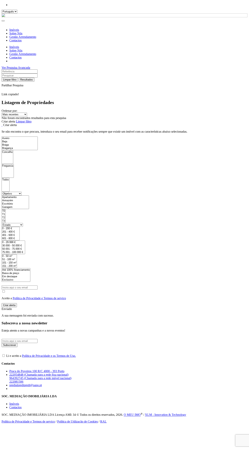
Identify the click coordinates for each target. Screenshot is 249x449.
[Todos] (5, 179)
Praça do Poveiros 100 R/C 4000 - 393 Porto (36, 371)
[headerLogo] (124, 16)
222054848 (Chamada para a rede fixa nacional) (38, 374)
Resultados (26, 79)
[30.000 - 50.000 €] (13, 245)
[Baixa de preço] (16, 273)
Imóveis (14, 30)
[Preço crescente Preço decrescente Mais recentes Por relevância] (124, 114)
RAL (103, 421)
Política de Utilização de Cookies (77, 421)
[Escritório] (15, 204)
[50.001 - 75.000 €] (13, 249)
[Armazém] (15, 200)
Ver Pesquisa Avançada (16, 67)
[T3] (3, 221)
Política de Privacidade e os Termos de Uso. (49, 355)
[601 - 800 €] (10, 238)
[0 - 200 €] (10, 228)
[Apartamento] (15, 197)
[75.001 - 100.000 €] (13, 252)
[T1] (3, 214)
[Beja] (20, 141)
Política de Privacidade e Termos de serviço (39, 298)
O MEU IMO (132, 415)
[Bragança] (20, 148)
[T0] (3, 211)
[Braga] (20, 145)
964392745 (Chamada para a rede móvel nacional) (40, 378)
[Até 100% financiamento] (16, 270)
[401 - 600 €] (10, 235)
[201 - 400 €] (10, 232)
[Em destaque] (16, 276)
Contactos (15, 40)
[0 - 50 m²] (9, 256)
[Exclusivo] (16, 280)
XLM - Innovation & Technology (165, 415)
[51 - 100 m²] (9, 259)
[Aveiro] (20, 138)
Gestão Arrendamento (22, 37)
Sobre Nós (15, 33)
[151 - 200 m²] (9, 266)
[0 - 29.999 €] (13, 242)
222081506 (16, 381)
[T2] (3, 217)
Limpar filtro (9, 79)
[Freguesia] (8, 166)
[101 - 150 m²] (9, 262)
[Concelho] (7, 152)
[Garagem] (15, 207)
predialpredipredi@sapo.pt (25, 385)
